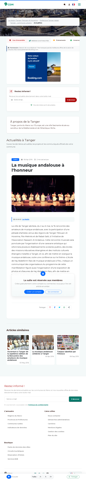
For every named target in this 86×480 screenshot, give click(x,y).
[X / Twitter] (59, 307)
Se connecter (53, 292)
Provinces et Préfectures (18, 420)
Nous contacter (54, 416)
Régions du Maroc (15, 416)
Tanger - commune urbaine (21, 23)
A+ (51, 477)
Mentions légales (55, 428)
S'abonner (71, 100)
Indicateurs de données (17, 428)
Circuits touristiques (16, 451)
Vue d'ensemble (18, 40)
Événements (61, 40)
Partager (74, 477)
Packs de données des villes (19, 447)
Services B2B (13, 459)
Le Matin (25, 219)
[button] (69, 4)
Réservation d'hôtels (16, 455)
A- (41, 477)
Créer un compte (34, 292)
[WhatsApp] (64, 307)
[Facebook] (54, 307)
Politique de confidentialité (38, 405)
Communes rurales (15, 424)
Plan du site (52, 435)
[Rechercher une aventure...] (64, 4)
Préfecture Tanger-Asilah (49, 20)
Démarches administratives (59, 420)
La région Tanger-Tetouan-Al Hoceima (23, 20)
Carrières (51, 424)
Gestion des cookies (56, 432)
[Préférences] (73, 4)
